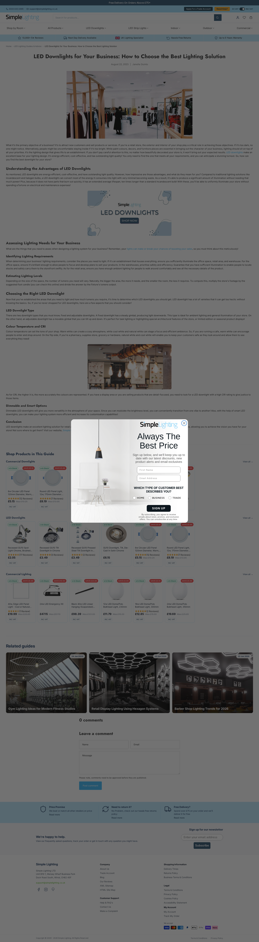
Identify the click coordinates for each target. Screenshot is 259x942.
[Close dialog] (184, 423)
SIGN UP (158, 508)
